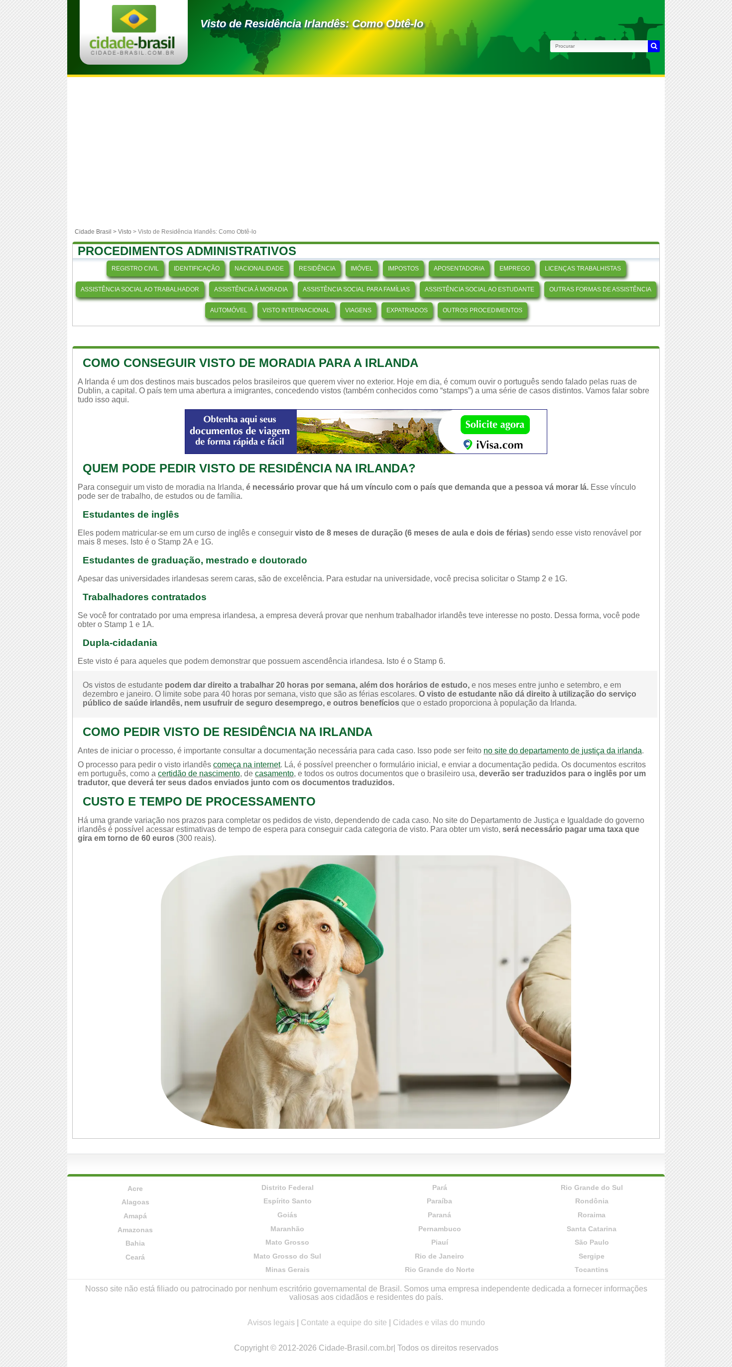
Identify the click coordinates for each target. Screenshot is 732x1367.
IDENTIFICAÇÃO (197, 269)
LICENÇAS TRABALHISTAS (583, 269)
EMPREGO (514, 269)
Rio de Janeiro (439, 1256)
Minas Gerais (287, 1270)
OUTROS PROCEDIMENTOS (482, 310)
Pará (439, 1187)
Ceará (135, 1257)
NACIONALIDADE (259, 269)
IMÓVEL (362, 269)
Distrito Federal (287, 1187)
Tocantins (592, 1270)
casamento (274, 773)
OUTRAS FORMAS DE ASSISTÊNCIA (600, 289)
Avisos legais (271, 1322)
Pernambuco (439, 1229)
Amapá (135, 1216)
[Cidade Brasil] (132, 52)
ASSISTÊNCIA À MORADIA (251, 289)
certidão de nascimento (199, 773)
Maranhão (287, 1229)
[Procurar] (654, 46)
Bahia (135, 1243)
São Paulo (592, 1242)
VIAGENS (358, 310)
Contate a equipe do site (344, 1322)
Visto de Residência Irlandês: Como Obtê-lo (311, 23)
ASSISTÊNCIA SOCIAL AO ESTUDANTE (479, 289)
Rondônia (592, 1201)
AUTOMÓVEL (228, 310)
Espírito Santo (287, 1201)
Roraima (592, 1215)
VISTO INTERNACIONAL (296, 310)
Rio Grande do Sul (592, 1187)
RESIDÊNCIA (317, 269)
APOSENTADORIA (459, 269)
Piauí (439, 1242)
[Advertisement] (366, 151)
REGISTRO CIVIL (135, 269)
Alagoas (135, 1202)
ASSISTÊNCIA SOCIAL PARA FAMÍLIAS (356, 289)
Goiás (287, 1215)
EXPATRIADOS (407, 310)
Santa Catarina (591, 1229)
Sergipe (592, 1256)
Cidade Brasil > (96, 231)
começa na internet (246, 764)
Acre (135, 1188)
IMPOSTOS (403, 269)
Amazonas (135, 1230)
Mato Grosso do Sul (287, 1256)
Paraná (439, 1215)
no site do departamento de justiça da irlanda (563, 750)
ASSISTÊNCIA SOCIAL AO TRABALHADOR (140, 289)
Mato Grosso (287, 1242)
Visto (124, 231)
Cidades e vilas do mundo (439, 1322)
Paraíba (439, 1201)
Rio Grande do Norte (440, 1270)
